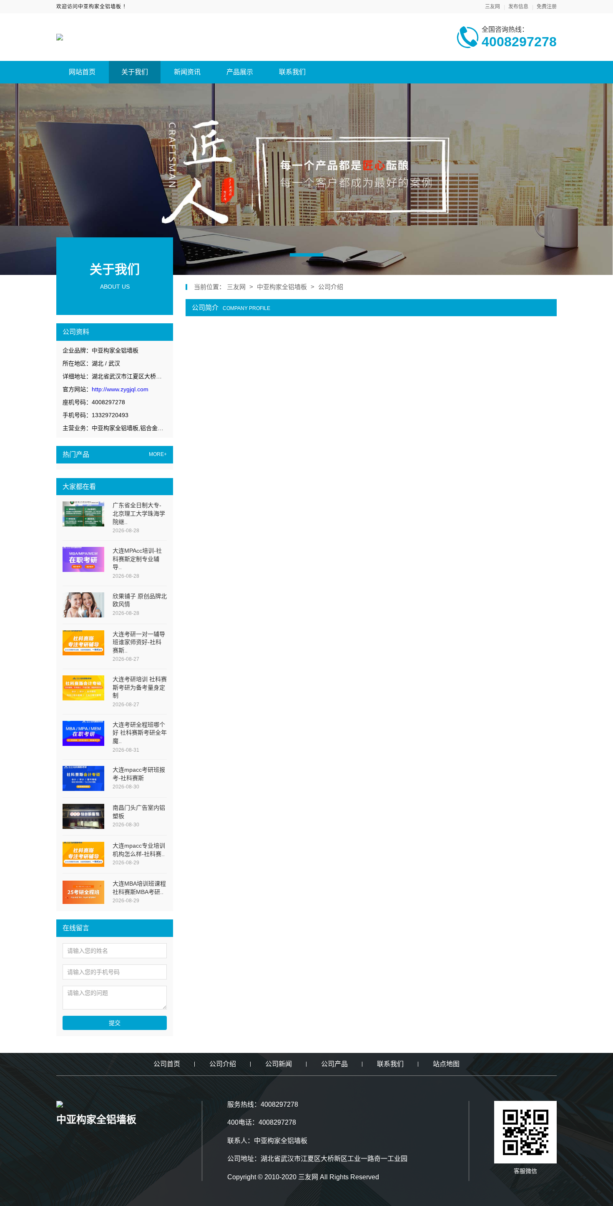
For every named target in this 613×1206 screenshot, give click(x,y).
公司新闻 (278, 1064)
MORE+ (158, 454)
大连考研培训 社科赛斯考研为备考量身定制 (140, 687)
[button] (306, 255)
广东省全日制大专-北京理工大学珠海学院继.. (139, 513)
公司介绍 (330, 286)
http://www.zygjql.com (120, 389)
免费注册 (547, 6)
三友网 (492, 6)
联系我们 (292, 72)
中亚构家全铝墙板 (283, 286)
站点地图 (446, 1064)
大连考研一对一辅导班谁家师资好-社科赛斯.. (139, 642)
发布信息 (518, 6)
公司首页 (166, 1064)
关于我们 (134, 72)
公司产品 (334, 1064)
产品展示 (239, 72)
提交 (115, 1023)
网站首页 (82, 72)
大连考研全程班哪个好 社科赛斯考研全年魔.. (140, 732)
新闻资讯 (187, 72)
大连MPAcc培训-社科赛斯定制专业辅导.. (137, 558)
